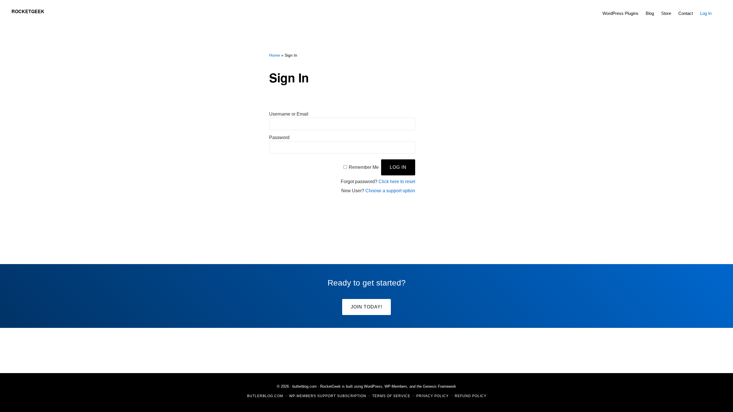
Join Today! (366, 306)
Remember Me (364, 167)
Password (279, 137)
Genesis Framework (439, 386)
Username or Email (288, 114)
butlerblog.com (304, 386)
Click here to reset (397, 181)
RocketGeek (27, 11)
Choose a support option (390, 190)
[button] (719, 9)
